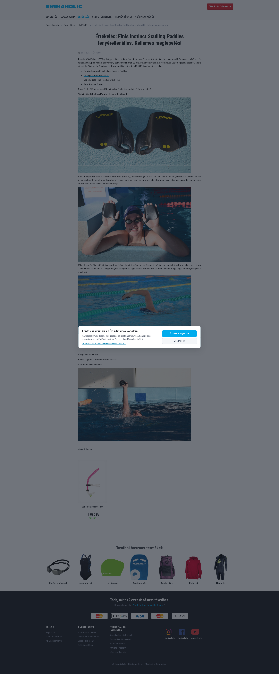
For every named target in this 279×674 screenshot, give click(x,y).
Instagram (159, 605)
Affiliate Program (118, 648)
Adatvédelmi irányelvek (121, 639)
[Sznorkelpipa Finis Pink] (92, 481)
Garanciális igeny (86, 641)
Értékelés (83, 16)
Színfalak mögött (145, 16)
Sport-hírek (69, 25)
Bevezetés (51, 16)
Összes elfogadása (179, 333)
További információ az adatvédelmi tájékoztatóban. (104, 343)
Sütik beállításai (85, 645)
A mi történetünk (54, 636)
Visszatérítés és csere (89, 636)
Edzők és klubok (117, 643)
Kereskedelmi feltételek (121, 635)
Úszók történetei (102, 16)
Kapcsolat (51, 632)
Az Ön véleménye (54, 641)
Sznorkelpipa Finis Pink (92, 507)
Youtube (137, 605)
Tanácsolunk (67, 16)
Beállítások (179, 341)
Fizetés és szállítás (87, 632)
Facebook (147, 605)
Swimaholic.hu (52, 25)
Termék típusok (123, 16)
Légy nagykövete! (118, 652)
